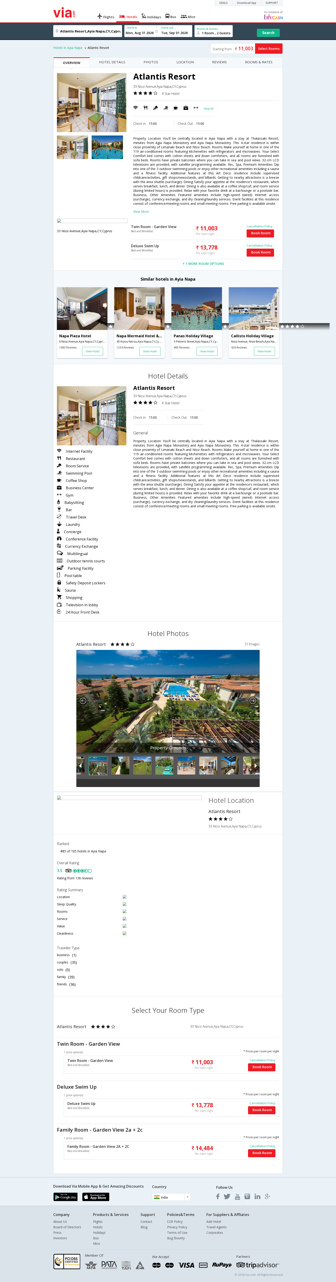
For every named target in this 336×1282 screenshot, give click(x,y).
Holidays (99, 1232)
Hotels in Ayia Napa (67, 47)
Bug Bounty (176, 1238)
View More (141, 211)
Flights (98, 1221)
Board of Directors (67, 1227)
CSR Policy (175, 1221)
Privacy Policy (177, 1227)
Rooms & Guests (207, 28)
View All (208, 109)
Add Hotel (213, 1221)
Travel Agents (216, 1227)
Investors (60, 1238)
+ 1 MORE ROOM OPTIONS (203, 263)
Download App (246, 3)
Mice (96, 1243)
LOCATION (185, 62)
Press (57, 1232)
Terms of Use (177, 1232)
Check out (167, 27)
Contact (146, 1221)
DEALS (223, 3)
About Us (60, 1221)
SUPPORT (272, 3)
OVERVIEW (71, 62)
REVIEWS (219, 62)
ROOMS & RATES (258, 62)
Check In (132, 27)
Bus (96, 1238)
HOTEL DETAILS (112, 62)
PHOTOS (151, 62)
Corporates (214, 1232)
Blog (144, 1227)
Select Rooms (269, 48)
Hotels (98, 1227)
